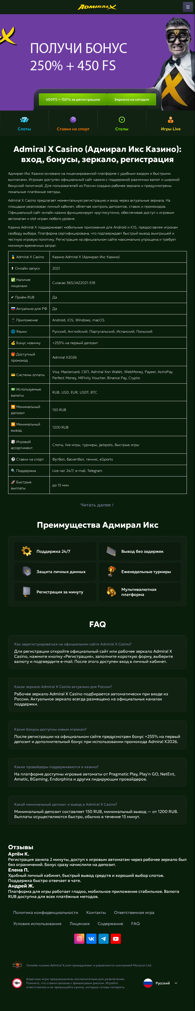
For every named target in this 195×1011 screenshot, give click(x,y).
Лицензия (80, 923)
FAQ (135, 923)
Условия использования (37, 923)
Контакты (96, 912)
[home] (97, 7)
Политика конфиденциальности (45, 912)
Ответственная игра (134, 912)
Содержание (110, 923)
